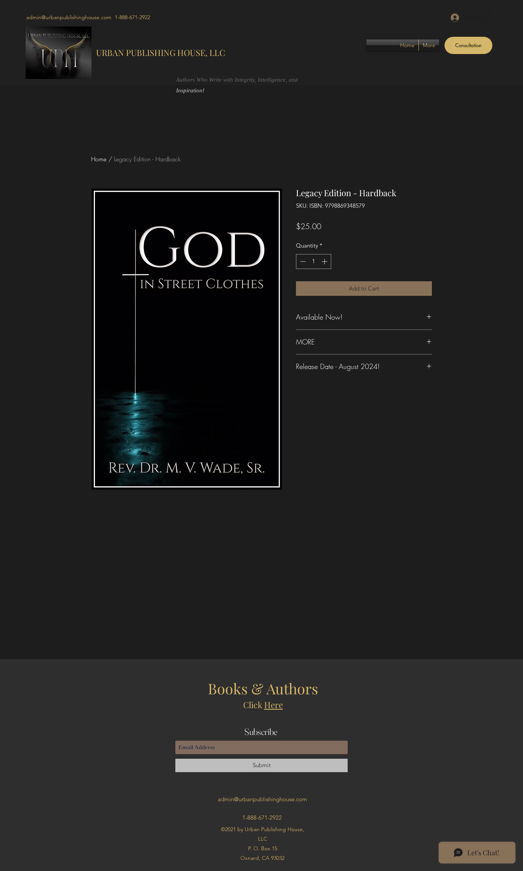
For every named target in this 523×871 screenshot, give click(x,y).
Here (273, 704)
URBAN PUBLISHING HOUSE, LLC (160, 52)
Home (98, 159)
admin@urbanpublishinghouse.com (68, 17)
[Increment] (325, 261)
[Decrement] (302, 261)
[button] (487, 17)
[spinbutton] (313, 261)
